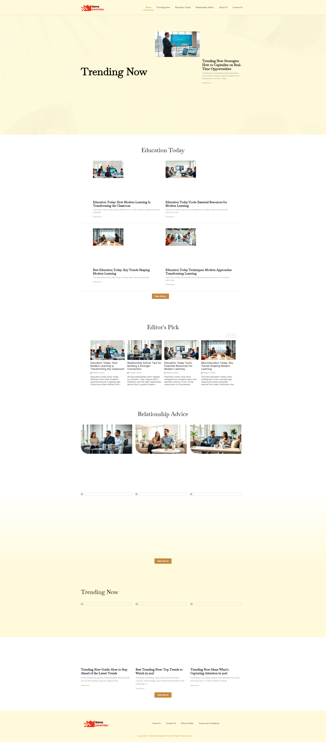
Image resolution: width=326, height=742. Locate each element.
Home (148, 7)
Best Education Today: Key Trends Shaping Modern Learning (121, 271)
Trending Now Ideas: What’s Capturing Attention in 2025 (209, 671)
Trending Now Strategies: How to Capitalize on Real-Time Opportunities (221, 65)
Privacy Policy (187, 723)
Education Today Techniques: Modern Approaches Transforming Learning (199, 271)
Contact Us (238, 7)
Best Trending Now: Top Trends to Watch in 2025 (159, 671)
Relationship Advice (205, 7)
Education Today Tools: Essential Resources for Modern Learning (196, 204)
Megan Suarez (99, 373)
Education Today (183, 7)
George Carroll (135, 373)
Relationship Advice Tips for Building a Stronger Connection (144, 365)
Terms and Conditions (209, 723)
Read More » (207, 83)
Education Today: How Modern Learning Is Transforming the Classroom (121, 204)
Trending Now (163, 7)
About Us (223, 7)
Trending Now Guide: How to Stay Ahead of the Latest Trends (104, 671)
